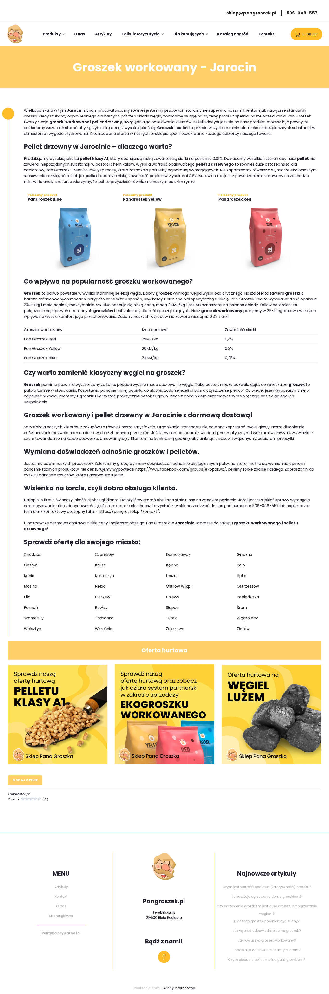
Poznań (31, 607)
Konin (29, 575)
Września (103, 628)
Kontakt (266, 34)
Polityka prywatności (61, 933)
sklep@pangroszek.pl (251, 13)
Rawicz (101, 607)
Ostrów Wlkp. (178, 586)
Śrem (242, 607)
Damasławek (178, 554)
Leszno (172, 575)
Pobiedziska (248, 597)
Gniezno (244, 554)
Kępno (172, 565)
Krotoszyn (104, 575)
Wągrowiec (247, 618)
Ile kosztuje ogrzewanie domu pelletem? (267, 950)
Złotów (243, 628)
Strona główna (61, 915)
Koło (241, 565)
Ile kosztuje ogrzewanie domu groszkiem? (267, 896)
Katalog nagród (232, 34)
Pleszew (102, 597)
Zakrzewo (175, 628)
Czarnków (104, 554)
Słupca (172, 607)
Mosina (30, 586)
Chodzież (32, 554)
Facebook (164, 958)
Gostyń (31, 565)
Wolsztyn (32, 628)
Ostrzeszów (248, 586)
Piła (27, 597)
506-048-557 (301, 13)
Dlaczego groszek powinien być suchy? (267, 921)
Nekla (100, 586)
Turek (171, 618)
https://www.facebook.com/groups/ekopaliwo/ (180, 469)
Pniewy (172, 597)
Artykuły (103, 34)
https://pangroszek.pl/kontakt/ (128, 511)
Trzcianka (104, 618)
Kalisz (100, 565)
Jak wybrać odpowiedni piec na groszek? (267, 930)
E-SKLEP (310, 34)
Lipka (241, 575)
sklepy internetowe (179, 988)
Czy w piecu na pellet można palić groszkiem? (266, 959)
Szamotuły (34, 618)
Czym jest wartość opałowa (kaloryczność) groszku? (267, 886)
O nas (79, 34)
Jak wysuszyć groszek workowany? (267, 940)
